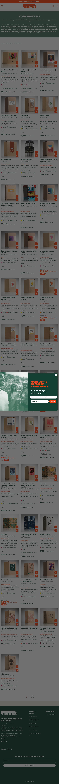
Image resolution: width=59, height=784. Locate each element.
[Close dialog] (56, 375)
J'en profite (52, 401)
